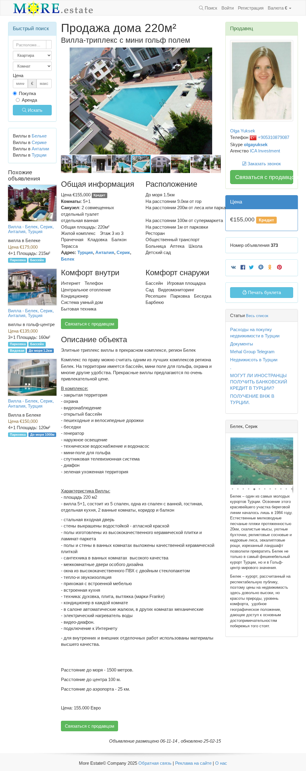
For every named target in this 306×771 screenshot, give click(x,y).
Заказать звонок (263, 163)
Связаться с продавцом (89, 323)
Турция (85, 252)
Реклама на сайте (193, 763)
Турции (39, 154)
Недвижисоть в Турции (253, 359)
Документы (241, 343)
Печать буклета (264, 292)
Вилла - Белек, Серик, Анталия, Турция (31, 229)
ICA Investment (265, 150)
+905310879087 (273, 137)
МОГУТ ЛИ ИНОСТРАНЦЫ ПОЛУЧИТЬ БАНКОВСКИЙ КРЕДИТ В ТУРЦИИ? (258, 382)
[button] (215, 53)
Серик (123, 252)
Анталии (40, 148)
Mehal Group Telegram (252, 351)
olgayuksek (255, 144)
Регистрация (251, 7)
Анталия (104, 252)
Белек (67, 258)
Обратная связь (155, 763)
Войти (227, 7)
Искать (34, 110)
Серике (39, 142)
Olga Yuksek (242, 130)
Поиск (210, 7)
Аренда (29, 100)
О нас (221, 763)
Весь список (257, 315)
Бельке (39, 135)
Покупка (27, 93)
